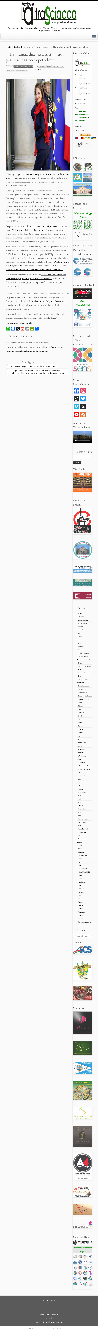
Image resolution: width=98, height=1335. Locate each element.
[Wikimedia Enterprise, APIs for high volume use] (90, 1273)
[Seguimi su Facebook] (12, 37)
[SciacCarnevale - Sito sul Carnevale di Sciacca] (77, 177)
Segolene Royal (10, 70)
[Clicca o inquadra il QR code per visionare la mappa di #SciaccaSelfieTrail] (82, 317)
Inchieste (80, 739)
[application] (82, 293)
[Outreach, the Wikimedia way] (75, 1283)
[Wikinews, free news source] (90, 1262)
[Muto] (89, 297)
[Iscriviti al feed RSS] (5, 37)
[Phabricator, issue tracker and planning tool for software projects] (80, 1278)
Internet (80, 753)
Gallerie (80, 726)
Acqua (80, 613)
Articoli (80, 637)
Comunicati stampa (83, 686)
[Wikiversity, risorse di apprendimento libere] (75, 1262)
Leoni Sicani (81, 776)
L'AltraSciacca (82, 762)
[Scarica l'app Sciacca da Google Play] (77, 224)
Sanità (80, 859)
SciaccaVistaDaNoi (84, 872)
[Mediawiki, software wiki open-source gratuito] (80, 1273)
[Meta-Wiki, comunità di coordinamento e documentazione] (85, 1273)
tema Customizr (65, 1329)
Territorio (80, 905)
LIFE (79, 786)
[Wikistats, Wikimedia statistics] (90, 1283)
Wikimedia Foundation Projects (82, 1249)
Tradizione (81, 909)
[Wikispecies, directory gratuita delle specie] (85, 1267)
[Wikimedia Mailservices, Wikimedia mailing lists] (85, 1283)
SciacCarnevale (82, 869)
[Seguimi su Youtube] (28, 37)
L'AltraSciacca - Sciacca (38, 1329)
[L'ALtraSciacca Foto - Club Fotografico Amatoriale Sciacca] (77, 167)
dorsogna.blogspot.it (22, 322)
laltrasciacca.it (51, 1314)
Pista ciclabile (82, 822)
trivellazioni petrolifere (21, 70)
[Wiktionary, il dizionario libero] (80, 1257)
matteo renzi (60, 66)
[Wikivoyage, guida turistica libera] (85, 1262)
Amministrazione (83, 620)
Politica (80, 826)
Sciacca (80, 865)
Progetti (80, 835)
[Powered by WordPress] (51, 1328)
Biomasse (80, 647)
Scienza (80, 875)
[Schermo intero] (91, 297)
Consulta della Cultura (85, 696)
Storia (79, 899)
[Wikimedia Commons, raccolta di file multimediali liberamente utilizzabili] (75, 1267)
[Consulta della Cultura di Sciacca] (82, 595)
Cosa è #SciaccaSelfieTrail (83, 303)
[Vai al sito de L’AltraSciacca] (82, 62)
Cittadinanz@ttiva (83, 653)
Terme (80, 902)
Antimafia (81, 630)
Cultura (80, 703)
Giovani (80, 733)
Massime (80, 789)
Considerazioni (82, 693)
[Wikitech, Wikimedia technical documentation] (75, 1278)
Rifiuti (80, 849)
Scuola (80, 879)
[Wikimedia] (82, 1242)
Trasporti (80, 915)
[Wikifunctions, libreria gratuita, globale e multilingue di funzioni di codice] (90, 1267)
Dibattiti (80, 706)
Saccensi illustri (82, 855)
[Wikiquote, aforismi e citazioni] (90, 1257)
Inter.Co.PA (81, 749)
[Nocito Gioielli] (82, 1023)
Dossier (80, 709)
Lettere (80, 779)
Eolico (79, 719)
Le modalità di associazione (82, 119)
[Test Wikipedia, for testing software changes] (85, 1278)
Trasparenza (81, 912)
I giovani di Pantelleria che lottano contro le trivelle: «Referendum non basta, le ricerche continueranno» (38, 372)
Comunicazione (82, 689)
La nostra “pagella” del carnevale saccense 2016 (31, 366)
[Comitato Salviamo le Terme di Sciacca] (82, 550)
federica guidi (42, 66)
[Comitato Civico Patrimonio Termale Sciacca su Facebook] (77, 271)
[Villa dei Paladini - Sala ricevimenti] (82, 1136)
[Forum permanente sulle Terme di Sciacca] (82, 189)
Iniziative (80, 746)
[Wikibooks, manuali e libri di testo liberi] (85, 1257)
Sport (79, 895)
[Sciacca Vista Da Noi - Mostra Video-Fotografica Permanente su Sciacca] (87, 167)
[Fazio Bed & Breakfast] (82, 1209)
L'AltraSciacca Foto (84, 766)
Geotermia (81, 729)
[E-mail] (8, 37)
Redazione (44, 70)
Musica (80, 799)
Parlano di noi (82, 809)
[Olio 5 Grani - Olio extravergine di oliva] (82, 1048)
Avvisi (79, 643)
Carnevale (81, 650)
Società (80, 885)
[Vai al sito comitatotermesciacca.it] (82, 261)
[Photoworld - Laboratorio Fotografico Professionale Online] (82, 1224)
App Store (88, 234)
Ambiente (81, 617)
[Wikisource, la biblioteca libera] (80, 1262)
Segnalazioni (81, 882)
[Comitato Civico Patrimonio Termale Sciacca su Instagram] (87, 271)
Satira (79, 862)
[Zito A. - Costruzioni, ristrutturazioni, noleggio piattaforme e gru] (82, 1191)
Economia (81, 713)
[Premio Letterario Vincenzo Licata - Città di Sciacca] (87, 177)
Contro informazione (84, 699)
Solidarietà (81, 889)
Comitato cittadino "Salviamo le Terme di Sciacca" (83, 660)
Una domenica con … (84, 922)
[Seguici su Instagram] (16, 37)
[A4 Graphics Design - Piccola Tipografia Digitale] (82, 1166)
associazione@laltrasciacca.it (49, 1322)
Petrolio (31, 66)
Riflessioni (81, 852)
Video (79, 925)
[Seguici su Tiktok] (20, 37)
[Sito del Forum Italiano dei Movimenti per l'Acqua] (82, 569)
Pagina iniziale (12, 46)
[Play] (76, 297)
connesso (20, 341)
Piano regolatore (83, 819)
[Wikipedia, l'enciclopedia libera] (75, 1257)
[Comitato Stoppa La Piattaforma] (82, 521)
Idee (79, 736)
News (79, 802)
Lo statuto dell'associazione (81, 113)
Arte (79, 633)
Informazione (23, 66)
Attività (80, 640)
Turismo (80, 919)
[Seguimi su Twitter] (24, 37)
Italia (54, 66)
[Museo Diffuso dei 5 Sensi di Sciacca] (82, 357)
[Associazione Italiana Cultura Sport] (82, 950)
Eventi (80, 723)
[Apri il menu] (94, 36)
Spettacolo (81, 892)
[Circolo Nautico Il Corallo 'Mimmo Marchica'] (82, 1068)
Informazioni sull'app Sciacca (83, 215)
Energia (24, 46)
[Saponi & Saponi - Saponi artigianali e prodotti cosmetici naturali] (82, 1113)
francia (49, 66)
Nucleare (80, 806)
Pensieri (80, 812)
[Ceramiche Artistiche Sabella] (82, 1090)
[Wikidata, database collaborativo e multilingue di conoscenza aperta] (80, 1267)
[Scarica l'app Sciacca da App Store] (87, 224)
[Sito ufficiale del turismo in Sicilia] (82, 482)
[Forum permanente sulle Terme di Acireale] (82, 582)
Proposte (80, 845)
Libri (79, 782)
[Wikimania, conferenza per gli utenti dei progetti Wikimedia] (80, 1283)
